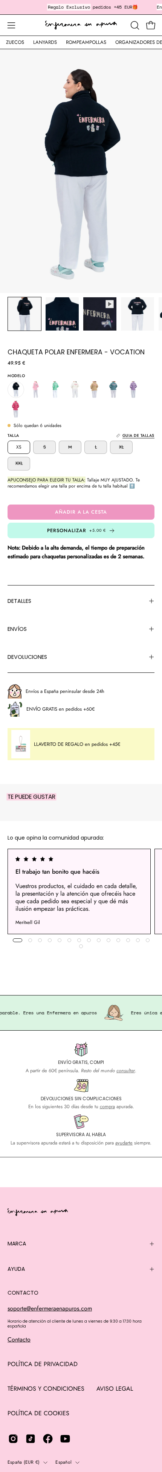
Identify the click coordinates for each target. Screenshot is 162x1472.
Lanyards (45, 42)
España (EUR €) (24, 1462)
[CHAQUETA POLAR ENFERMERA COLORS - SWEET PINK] (35, 389)
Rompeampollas (86, 42)
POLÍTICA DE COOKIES (38, 1413)
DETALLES (19, 601)
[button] (134, 25)
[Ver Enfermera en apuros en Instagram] (13, 1438)
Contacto (19, 1339)
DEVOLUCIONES (27, 657)
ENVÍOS (17, 629)
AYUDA (16, 1269)
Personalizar (76, 530)
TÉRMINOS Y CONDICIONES (46, 1388)
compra (107, 1106)
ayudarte (124, 1142)
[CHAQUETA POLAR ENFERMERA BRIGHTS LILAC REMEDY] (133, 389)
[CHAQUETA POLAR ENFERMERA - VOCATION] (24, 314)
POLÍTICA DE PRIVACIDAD (43, 1364)
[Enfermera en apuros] (81, 25)
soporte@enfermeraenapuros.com (50, 1308)
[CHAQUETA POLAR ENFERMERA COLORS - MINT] (55, 389)
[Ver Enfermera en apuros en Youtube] (65, 1438)
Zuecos (15, 42)
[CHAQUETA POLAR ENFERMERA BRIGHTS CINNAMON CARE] (94, 389)
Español (63, 1462)
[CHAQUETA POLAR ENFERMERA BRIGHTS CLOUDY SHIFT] (113, 389)
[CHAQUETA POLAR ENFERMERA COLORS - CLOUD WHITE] (74, 389)
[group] (81, 891)
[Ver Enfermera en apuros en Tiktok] (30, 1438)
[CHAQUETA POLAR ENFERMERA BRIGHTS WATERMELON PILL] (16, 409)
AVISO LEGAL (114, 1388)
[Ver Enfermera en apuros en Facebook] (47, 1438)
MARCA (17, 1243)
